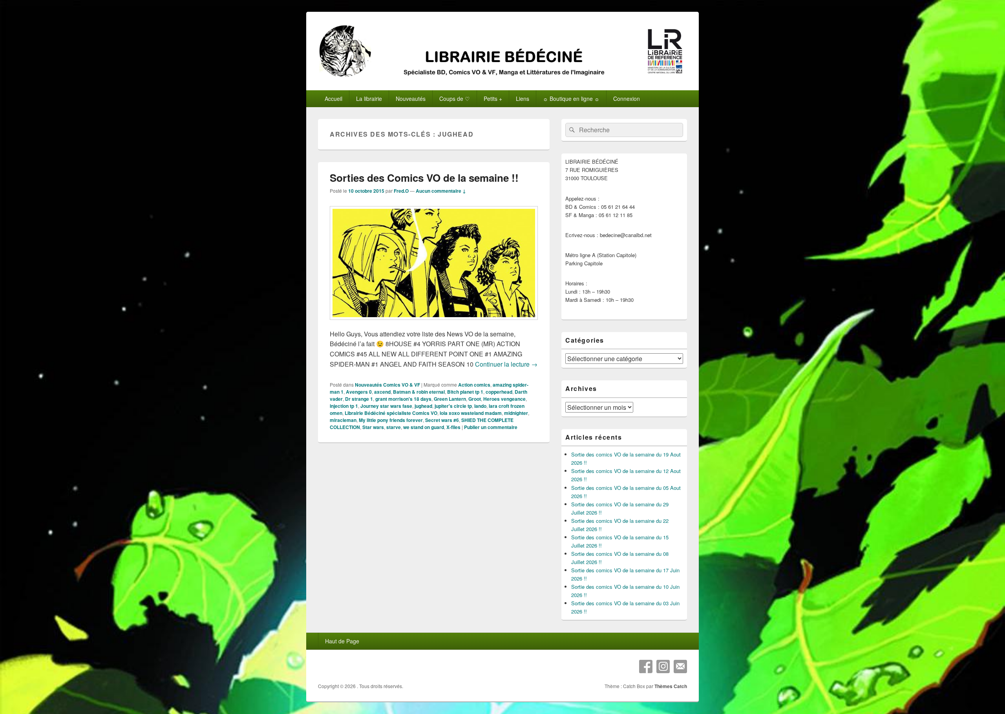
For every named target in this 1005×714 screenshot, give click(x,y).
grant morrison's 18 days (403, 398)
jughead (423, 405)
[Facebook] (645, 666)
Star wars (373, 427)
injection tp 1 (344, 405)
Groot (474, 398)
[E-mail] (680, 666)
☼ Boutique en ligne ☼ (571, 98)
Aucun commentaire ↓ (441, 190)
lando (480, 405)
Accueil (333, 98)
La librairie (369, 98)
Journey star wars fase (386, 405)
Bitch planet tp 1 (465, 391)
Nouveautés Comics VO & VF (387, 384)
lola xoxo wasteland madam (471, 412)
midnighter (516, 412)
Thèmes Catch (670, 686)
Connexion (626, 98)
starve (393, 427)
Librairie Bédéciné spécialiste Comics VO (391, 412)
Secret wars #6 (442, 420)
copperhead (499, 391)
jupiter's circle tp (453, 405)
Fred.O (401, 190)
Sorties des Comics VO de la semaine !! (424, 177)
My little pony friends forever (391, 420)
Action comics (474, 384)
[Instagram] (663, 666)
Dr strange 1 (359, 398)
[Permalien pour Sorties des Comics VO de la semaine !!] (434, 323)
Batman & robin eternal (419, 391)
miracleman (343, 420)
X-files (453, 427)
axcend (382, 391)
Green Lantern (450, 398)
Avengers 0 (359, 391)
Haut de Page (342, 641)
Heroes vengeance (504, 398)
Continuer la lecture (506, 364)
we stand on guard (423, 427)
